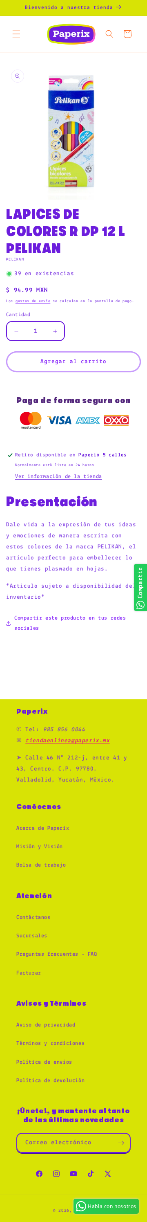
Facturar (28, 973)
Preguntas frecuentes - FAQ (56, 954)
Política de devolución (50, 1081)
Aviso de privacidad (45, 1025)
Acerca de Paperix (42, 828)
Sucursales (31, 936)
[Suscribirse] (121, 1143)
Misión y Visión (39, 847)
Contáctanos (33, 917)
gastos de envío (33, 301)
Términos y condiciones (50, 1043)
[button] (16, 34)
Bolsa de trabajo (41, 865)
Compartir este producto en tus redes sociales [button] (70, 623)
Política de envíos (44, 1062)
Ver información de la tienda (58, 477)
